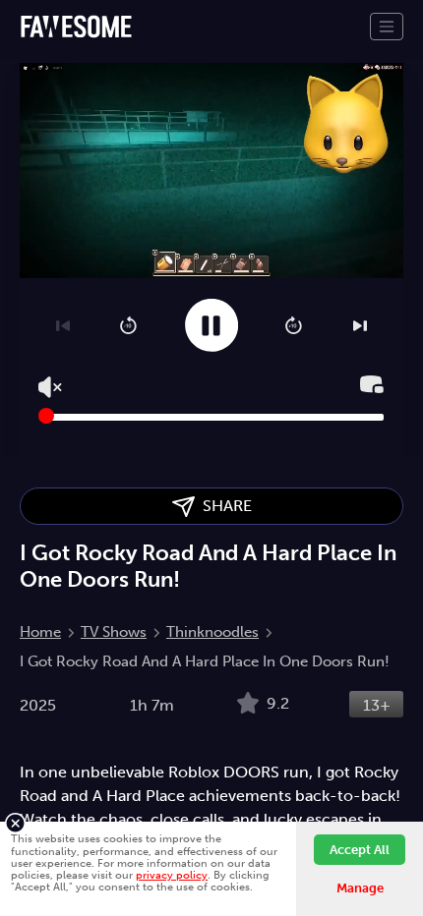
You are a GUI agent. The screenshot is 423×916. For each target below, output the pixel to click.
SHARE (223, 505)
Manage (360, 888)
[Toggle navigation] (386, 26)
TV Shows (114, 632)
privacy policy (172, 875)
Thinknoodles (212, 632)
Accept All (360, 849)
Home (40, 632)
